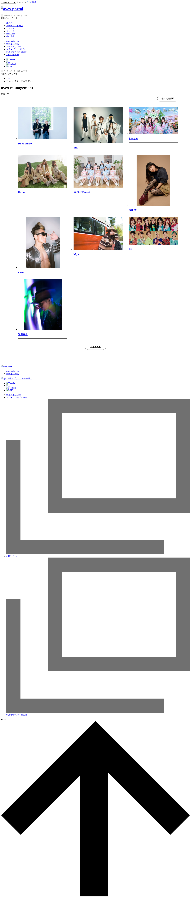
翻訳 (34, 2)
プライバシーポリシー (16, 49)
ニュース (10, 28)
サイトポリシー (13, 46)
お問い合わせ (12, 55)
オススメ (10, 23)
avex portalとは (12, 41)
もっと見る (95, 347)
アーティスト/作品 (14, 26)
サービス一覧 (12, 44)
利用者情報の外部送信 (16, 52)
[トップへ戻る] (95, 896)
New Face (10, 34)
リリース (10, 31)
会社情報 (10, 36)
